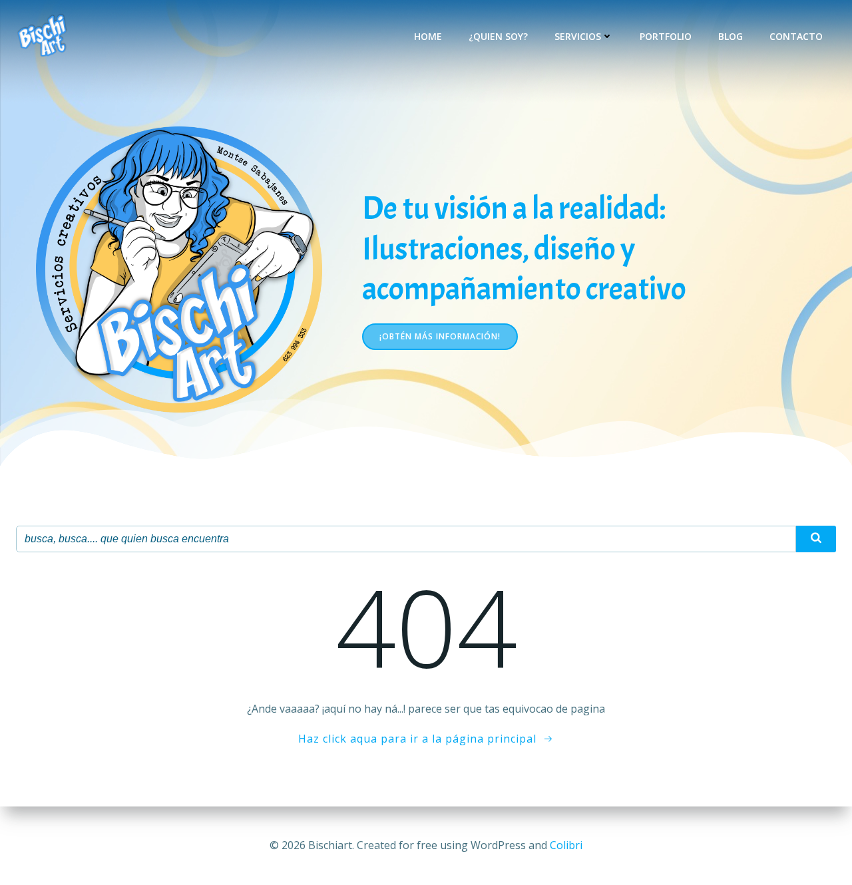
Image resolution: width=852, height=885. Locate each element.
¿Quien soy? (498, 36)
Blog (730, 36)
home (428, 36)
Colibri (566, 845)
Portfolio (666, 36)
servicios (577, 36)
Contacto (796, 36)
